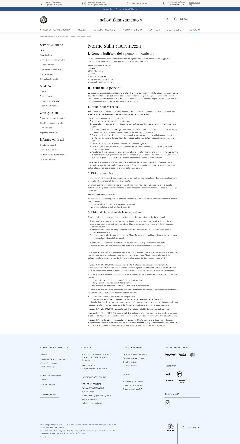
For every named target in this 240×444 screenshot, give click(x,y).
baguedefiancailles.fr (90, 399)
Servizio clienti (46, 55)
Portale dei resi (46, 74)
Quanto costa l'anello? (132, 389)
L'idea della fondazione (50, 106)
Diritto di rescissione (48, 150)
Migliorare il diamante (49, 133)
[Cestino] (168, 19)
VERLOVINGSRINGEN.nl (93, 388)
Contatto (44, 91)
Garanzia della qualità (49, 79)
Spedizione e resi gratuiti (133, 358)
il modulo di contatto (121, 207)
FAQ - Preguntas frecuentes (135, 354)
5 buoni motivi (46, 96)
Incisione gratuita (47, 65)
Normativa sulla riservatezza (52, 155)
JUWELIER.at (88, 392)
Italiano (194, 2)
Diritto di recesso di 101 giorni (52, 60)
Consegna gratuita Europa (51, 69)
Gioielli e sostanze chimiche (51, 123)
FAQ (190, 5)
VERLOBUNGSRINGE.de (93, 384)
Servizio (195, 30)
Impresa (43, 354)
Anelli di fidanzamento (55, 30)
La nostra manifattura (49, 101)
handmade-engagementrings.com (96, 395)
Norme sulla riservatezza (50, 376)
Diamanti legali (46, 128)
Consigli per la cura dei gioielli (52, 118)
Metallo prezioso (104, 30)
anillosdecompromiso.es (92, 403)
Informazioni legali (48, 159)
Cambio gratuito (130, 362)
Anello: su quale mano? (133, 381)
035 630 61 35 (193, 427)
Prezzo (81, 30)
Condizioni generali (48, 145)
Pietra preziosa (132, 30)
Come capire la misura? (133, 385)
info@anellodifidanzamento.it (100, 79)
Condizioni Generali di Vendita (52, 359)
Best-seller (174, 30)
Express (155, 30)
